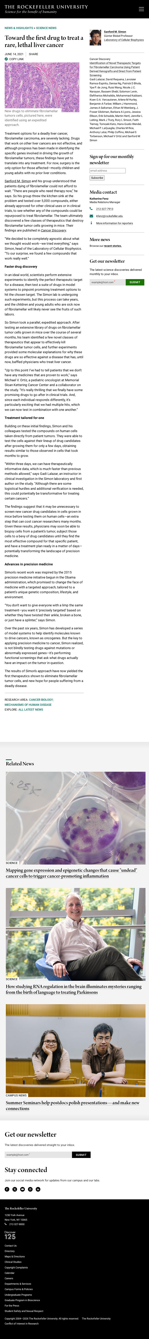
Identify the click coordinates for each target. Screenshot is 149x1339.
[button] (14, 59)
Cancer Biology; (41, 700)
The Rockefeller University (21, 1209)
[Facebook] (7, 1189)
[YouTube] (22, 1189)
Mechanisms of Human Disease (28, 705)
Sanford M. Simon (18, 181)
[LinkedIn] (38, 1189)
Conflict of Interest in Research (22, 1323)
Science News (46, 28)
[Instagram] (30, 1189)
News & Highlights (19, 28)
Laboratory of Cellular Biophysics (124, 39)
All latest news (30, 709)
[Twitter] (14, 1189)
